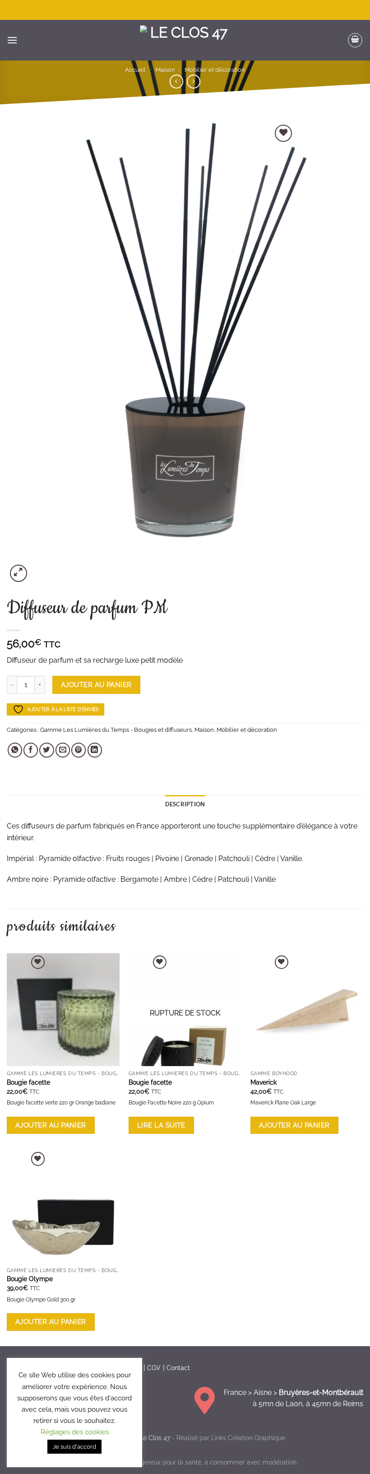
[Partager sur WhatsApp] (15, 750)
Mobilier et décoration (215, 69)
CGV (154, 1367)
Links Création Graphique (248, 1437)
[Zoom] (18, 573)
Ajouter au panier (96, 685)
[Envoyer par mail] (63, 750)
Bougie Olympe (30, 1278)
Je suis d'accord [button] (74, 1446)
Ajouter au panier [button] (50, 1125)
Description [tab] (185, 804)
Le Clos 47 (154, 1437)
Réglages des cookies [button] (75, 1432)
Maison (165, 69)
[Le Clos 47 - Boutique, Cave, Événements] (185, 40)
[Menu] (12, 40)
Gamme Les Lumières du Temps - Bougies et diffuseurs (116, 729)
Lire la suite (161, 1125)
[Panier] (355, 40)
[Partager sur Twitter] (46, 750)
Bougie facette (28, 1082)
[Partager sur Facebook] (30, 750)
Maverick (263, 1082)
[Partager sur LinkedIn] (95, 750)
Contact (178, 1367)
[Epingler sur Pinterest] (78, 750)
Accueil (135, 69)
